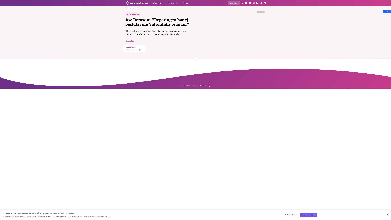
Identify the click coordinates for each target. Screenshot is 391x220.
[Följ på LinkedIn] (265, 3)
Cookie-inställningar (291, 215)
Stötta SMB (234, 3)
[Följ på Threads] (261, 3)
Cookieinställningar (205, 86)
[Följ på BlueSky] (257, 3)
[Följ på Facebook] (250, 3)
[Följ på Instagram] (254, 3)
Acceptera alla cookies (309, 215)
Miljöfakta (172, 3)
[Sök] (243, 3)
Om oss (185, 3)
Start (126, 8)
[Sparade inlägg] (246, 3)
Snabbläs (130, 41)
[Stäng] (388, 215)
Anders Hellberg (131, 47)
